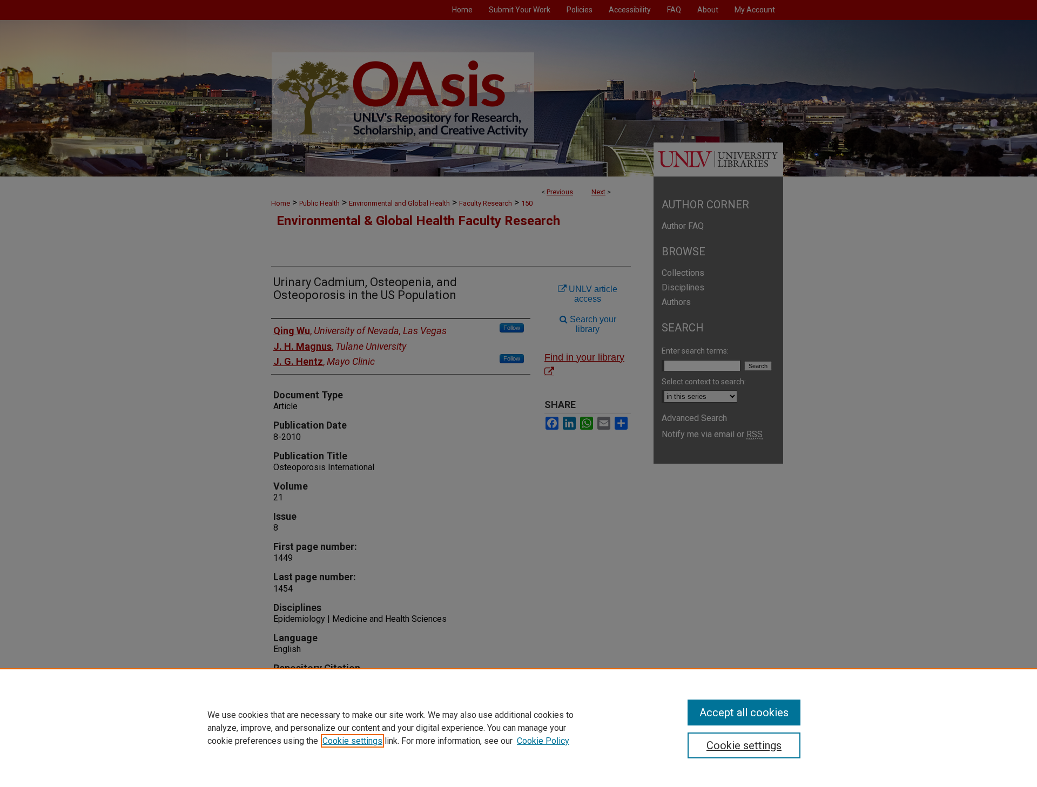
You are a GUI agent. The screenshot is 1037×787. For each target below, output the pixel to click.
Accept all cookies (744, 712)
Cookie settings (352, 741)
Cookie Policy (543, 741)
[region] (518, 727)
